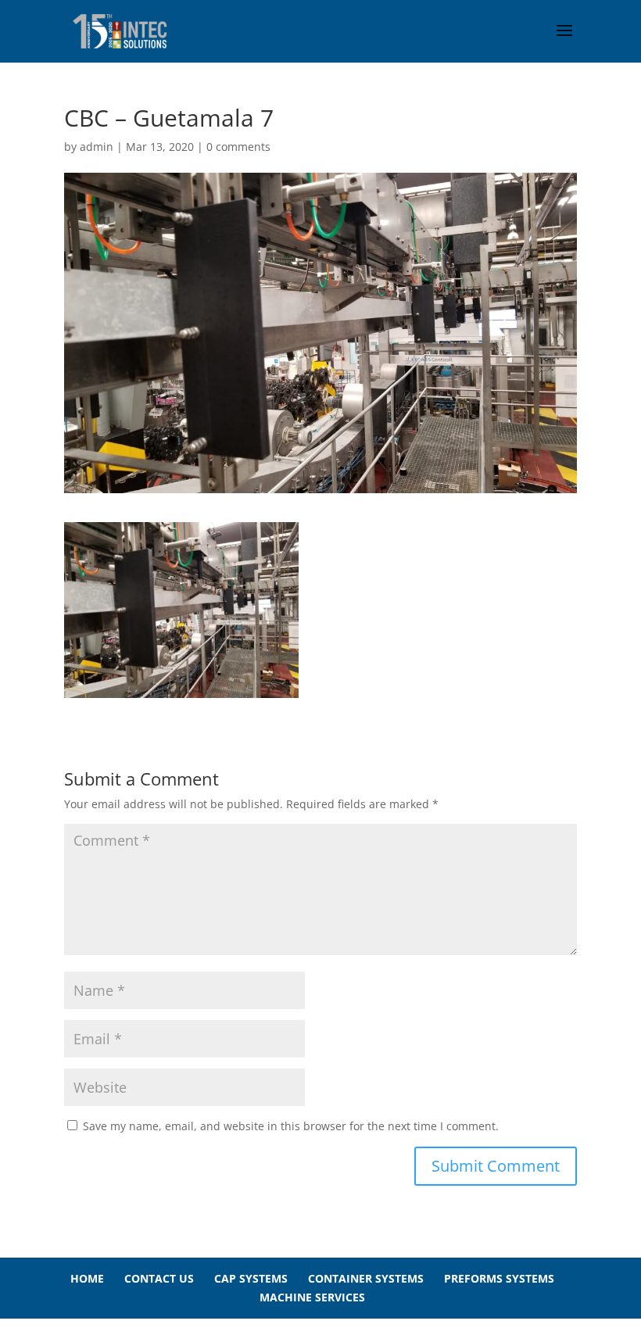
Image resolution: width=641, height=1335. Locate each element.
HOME (87, 1278)
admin (96, 146)
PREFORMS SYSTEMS (499, 1278)
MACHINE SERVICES (312, 1297)
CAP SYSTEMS (251, 1278)
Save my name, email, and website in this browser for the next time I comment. (291, 1125)
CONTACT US (159, 1278)
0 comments (238, 146)
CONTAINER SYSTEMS (366, 1278)
